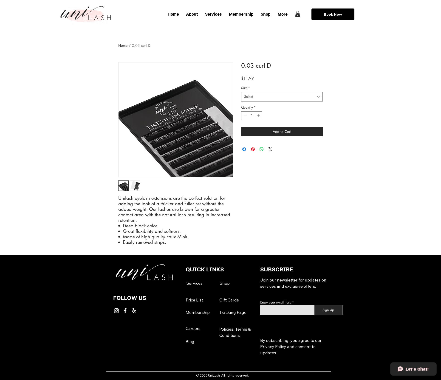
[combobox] (282, 96)
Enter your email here (275, 302)
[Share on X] (270, 149)
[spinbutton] (252, 116)
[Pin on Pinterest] (253, 149)
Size (245, 88)
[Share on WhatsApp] (261, 149)
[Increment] (259, 116)
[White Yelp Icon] (134, 310)
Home (122, 45)
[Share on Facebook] (244, 149)
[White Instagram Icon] (116, 310)
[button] (297, 14)
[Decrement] (245, 116)
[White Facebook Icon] (125, 310)
